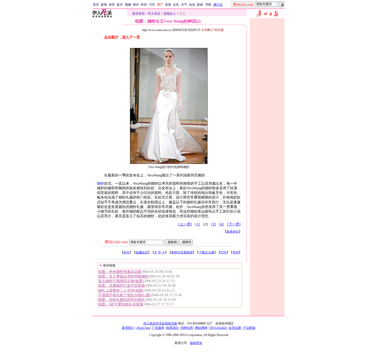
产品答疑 (249, 328)
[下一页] (234, 224)
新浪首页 (138, 13)
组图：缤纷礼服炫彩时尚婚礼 (121, 300)
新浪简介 (128, 328)
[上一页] (185, 224)
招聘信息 (187, 328)
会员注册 (235, 328)
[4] (221, 224)
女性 (176, 4)
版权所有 (196, 343)
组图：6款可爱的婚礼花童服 (120, 304)
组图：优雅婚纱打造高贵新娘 (121, 286)
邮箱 (200, 4)
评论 (126, 252)
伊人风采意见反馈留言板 (160, 323)
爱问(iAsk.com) (116, 242)
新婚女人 (170, 13)
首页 (96, 4)
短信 (192, 4)
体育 (112, 4)
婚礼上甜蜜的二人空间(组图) (121, 290)
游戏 (168, 4)
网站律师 (201, 328)
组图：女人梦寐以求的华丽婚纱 (123, 276)
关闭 (236, 252)
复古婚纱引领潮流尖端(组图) (121, 281)
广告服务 (158, 328)
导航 (208, 4)
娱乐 (120, 4)
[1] (197, 224)
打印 (223, 252)
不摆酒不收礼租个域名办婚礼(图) (124, 295)
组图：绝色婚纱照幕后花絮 (119, 272)
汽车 (152, 4)
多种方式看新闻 (182, 252)
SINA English (218, 328)
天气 (184, 4)
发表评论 (232, 231)
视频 (128, 4)
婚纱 (100, 183)
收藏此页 (142, 252)
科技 (144, 4)
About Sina (143, 328)
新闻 (104, 4)
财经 (136, 4)
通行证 (218, 4)
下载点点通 (206, 252)
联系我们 (172, 328)
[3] (213, 224)
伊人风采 (154, 13)
